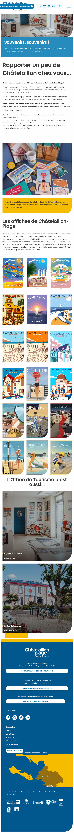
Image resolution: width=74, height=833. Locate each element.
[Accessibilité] (40, 6)
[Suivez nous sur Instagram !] (14, 717)
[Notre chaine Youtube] (27, 717)
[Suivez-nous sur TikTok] (21, 717)
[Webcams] (59, 6)
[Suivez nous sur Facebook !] (8, 717)
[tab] (32, 752)
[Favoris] (44, 6)
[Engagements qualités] (61, 802)
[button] (49, 6)
